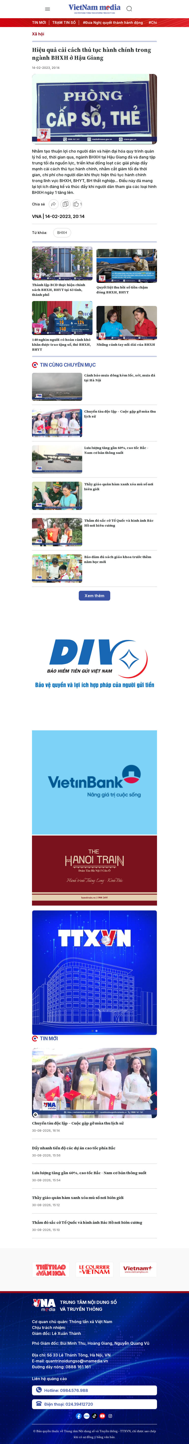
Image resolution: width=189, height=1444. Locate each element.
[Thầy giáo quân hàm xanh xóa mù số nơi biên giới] (57, 496)
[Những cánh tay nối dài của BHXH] (126, 323)
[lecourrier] (51, 1269)
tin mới (49, 1038)
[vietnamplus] (94, 1269)
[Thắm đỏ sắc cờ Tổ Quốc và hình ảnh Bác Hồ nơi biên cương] (57, 532)
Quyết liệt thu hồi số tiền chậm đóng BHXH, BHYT (122, 290)
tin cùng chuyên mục (68, 365)
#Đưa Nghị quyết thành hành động (109, 22)
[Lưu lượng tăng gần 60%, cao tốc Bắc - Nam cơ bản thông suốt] (57, 459)
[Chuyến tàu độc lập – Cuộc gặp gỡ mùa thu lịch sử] (57, 423)
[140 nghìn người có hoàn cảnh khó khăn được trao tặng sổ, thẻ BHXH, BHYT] (62, 318)
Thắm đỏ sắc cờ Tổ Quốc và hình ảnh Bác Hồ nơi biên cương (87, 1222)
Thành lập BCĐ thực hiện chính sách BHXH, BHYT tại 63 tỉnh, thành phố (58, 289)
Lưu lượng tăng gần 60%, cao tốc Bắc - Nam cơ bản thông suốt (116, 450)
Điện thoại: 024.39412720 (68, 1404)
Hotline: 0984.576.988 (66, 1390)
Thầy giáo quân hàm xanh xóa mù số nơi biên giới (78, 1197)
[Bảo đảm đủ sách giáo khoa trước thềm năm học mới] (57, 568)
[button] (93, 1031)
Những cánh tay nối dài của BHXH (125, 344)
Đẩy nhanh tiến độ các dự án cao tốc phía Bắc (73, 1148)
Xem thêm (94, 595)
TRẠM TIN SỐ (64, 22)
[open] (47, 9)
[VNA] (79, 1417)
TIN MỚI (39, 22)
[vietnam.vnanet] (138, 1269)
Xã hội (38, 33)
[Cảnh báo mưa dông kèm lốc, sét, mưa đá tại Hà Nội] (57, 387)
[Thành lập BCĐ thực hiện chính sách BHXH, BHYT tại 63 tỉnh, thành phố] (62, 263)
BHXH (62, 233)
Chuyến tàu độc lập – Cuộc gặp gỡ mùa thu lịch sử (78, 1123)
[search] (141, 9)
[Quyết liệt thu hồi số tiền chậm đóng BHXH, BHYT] (126, 266)
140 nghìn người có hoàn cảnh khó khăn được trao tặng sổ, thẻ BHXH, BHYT (61, 344)
